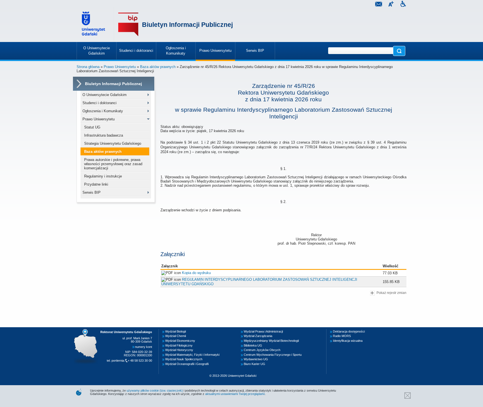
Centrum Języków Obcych (262, 350)
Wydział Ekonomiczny (180, 340)
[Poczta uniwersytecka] (378, 4)
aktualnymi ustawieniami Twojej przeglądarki (235, 394)
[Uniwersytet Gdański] (94, 24)
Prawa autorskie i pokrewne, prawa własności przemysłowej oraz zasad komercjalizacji (113, 164)
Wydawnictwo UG (256, 359)
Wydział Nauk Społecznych (183, 359)
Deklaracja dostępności (349, 331)
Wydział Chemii (175, 336)
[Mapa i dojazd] (87, 330)
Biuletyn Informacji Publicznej (187, 24)
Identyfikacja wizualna (348, 340)
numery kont (143, 346)
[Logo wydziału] (128, 24)
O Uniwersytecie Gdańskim (104, 95)
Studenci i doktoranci (99, 103)
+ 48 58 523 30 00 (140, 360)
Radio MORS (342, 336)
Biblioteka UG (253, 345)
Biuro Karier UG (254, 364)
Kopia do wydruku (196, 273)
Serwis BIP (91, 192)
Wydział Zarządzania (258, 336)
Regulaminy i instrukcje (103, 176)
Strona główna (88, 67)
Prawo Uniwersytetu (120, 67)
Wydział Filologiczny (179, 345)
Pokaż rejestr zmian (391, 292)
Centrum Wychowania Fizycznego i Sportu (273, 354)
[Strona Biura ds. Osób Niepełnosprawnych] (403, 4)
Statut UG (92, 127)
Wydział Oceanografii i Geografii (187, 364)
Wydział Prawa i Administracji (263, 331)
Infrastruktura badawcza (103, 135)
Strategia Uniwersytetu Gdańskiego (112, 143)
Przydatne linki (96, 184)
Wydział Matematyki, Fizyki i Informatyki (192, 354)
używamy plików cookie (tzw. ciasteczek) (155, 390)
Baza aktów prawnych (158, 67)
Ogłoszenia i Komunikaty (102, 111)
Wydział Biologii (175, 331)
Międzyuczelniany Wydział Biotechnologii (271, 340)
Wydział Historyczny (179, 350)
